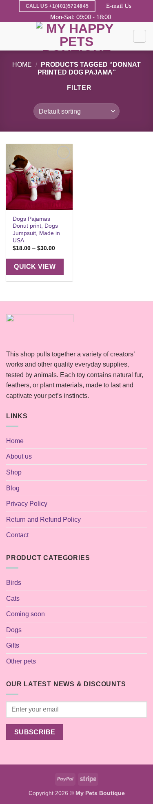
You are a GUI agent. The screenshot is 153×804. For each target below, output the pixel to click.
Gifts (12, 645)
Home (22, 64)
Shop (14, 472)
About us (19, 456)
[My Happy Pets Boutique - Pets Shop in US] (77, 36)
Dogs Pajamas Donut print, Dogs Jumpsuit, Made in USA (36, 230)
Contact (17, 535)
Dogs (14, 629)
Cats (13, 598)
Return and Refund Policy (43, 519)
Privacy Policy (26, 503)
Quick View (34, 266)
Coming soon (25, 614)
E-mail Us (118, 5)
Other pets (21, 661)
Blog (13, 488)
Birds (13, 582)
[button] (11, 36)
